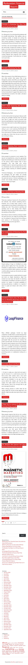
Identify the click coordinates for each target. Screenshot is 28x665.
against (9, 643)
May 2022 (6, 616)
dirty (13, 644)
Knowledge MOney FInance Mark (10, 551)
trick (10, 653)
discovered (17, 644)
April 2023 (6, 598)
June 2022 (6, 615)
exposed (20, 645)
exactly (8, 645)
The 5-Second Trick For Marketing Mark (13, 192)
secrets (10, 651)
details (10, 644)
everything (4, 645)
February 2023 (7, 601)
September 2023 (8, 590)
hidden (14, 647)
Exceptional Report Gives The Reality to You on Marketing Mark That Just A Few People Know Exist (14, 299)
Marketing (4, 21)
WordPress (13, 662)
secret (6, 651)
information (21, 647)
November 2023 (7, 587)
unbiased (21, 653)
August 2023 (7, 592)
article (12, 643)
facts (24, 645)
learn (3, 649)
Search (3, 533)
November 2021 (7, 626)
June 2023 (6, 595)
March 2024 (7, 580)
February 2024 (7, 582)
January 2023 (7, 603)
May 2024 (6, 577)
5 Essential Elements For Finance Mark (11, 559)
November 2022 (7, 606)
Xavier (16, 28)
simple (18, 651)
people (3, 650)
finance (5, 647)
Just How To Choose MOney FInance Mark (12, 556)
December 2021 (7, 624)
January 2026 (7, 572)
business (21, 643)
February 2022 (7, 621)
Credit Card (6, 635)
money (21, 649)
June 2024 (6, 575)
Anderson (20, 662)
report (16, 650)
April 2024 (6, 579)
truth (12, 653)
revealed (21, 650)
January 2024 (7, 584)
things (3, 653)
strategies (22, 651)
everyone (21, 644)
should (14, 651)
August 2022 (7, 611)
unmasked (4, 654)
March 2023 (7, 600)
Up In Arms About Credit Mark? (10, 364)
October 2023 (7, 588)
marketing (9, 649)
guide (11, 647)
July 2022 (6, 613)
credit (6, 644)
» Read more (5, 61)
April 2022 (6, 618)
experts (11, 645)
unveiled (8, 654)
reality (13, 650)
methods (16, 649)
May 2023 (6, 597)
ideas (17, 647)
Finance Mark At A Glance (8, 561)
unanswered (17, 653)
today (7, 653)
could (3, 644)
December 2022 (7, 605)
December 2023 (7, 585)
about (4, 643)
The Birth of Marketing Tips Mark (11, 68)
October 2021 (7, 628)
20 (11, 522)
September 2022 (8, 610)
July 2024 (6, 574)
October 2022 (7, 608)
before (16, 643)
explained (16, 645)
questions (8, 650)
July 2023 (6, 593)
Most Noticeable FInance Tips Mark (10, 557)
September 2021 (8, 629)
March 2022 (7, 619)
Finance (6, 636)
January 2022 (7, 623)
